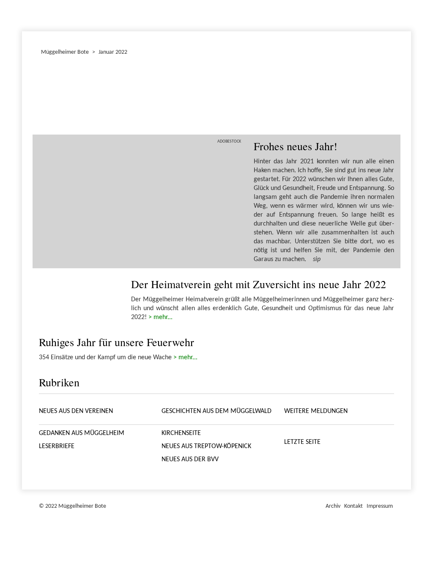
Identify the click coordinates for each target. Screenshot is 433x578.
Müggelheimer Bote (407, 1)
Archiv (333, 506)
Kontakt (353, 506)
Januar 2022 (23, 14)
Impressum (380, 506)
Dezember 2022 (26, 14)
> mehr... (160, 317)
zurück (50, 97)
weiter (382, 97)
